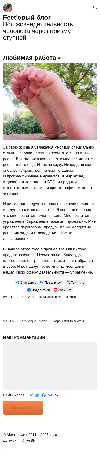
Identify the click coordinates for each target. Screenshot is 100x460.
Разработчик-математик (68, 321)
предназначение (50, 296)
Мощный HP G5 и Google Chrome (25, 321)
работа (71, 296)
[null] (26, 282)
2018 (31, 296)
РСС (53, 435)
